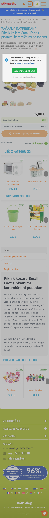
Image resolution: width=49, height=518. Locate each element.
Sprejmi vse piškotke (24, 70)
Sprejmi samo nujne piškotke (24, 77)
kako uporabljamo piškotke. (24, 63)
